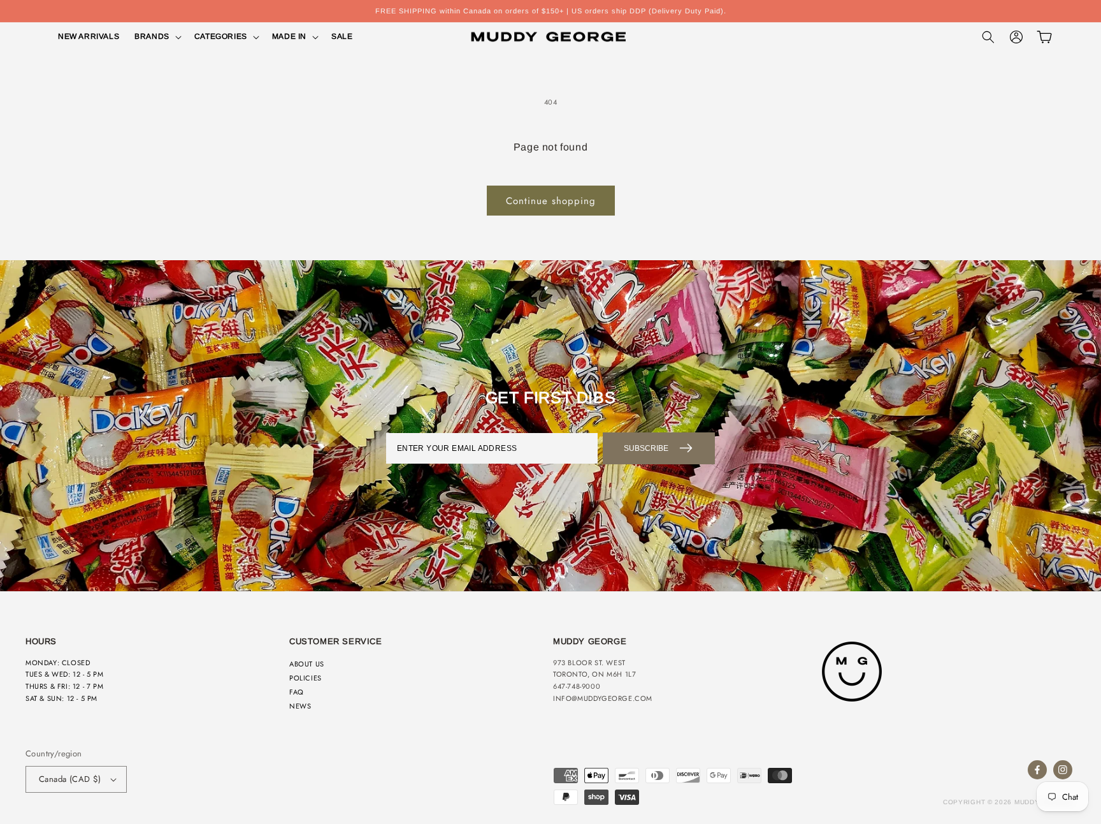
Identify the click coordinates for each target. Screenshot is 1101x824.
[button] (157, 37)
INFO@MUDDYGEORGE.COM (602, 698)
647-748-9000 (576, 686)
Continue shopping (551, 201)
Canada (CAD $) (70, 779)
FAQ (296, 692)
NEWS (300, 706)
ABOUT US (306, 664)
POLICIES (305, 678)
